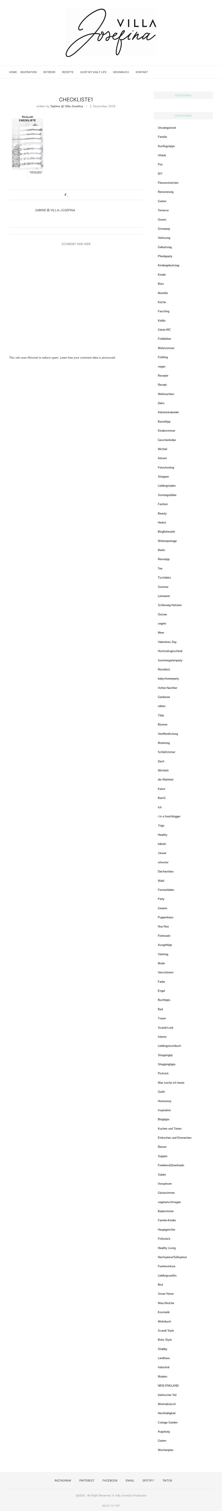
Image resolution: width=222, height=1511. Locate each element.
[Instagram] (182, 72)
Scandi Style (166, 1330)
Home (13, 72)
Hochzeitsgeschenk (170, 651)
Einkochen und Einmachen (174, 1137)
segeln (162, 623)
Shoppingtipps (167, 1064)
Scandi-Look (165, 1027)
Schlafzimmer (166, 752)
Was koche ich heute (171, 1082)
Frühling (163, 357)
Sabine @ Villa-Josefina (67, 106)
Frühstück (164, 1238)
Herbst (162, 522)
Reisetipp (164, 559)
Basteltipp (164, 421)
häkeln (162, 844)
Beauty (162, 513)
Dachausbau (165, 871)
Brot (160, 1284)
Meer (161, 632)
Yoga (161, 825)
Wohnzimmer (166, 348)
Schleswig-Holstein (170, 605)
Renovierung (165, 192)
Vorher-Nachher (167, 688)
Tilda (161, 715)
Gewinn (162, 908)
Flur (160, 164)
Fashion (163, 504)
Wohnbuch (121, 72)
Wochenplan (165, 1450)
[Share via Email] (84, 195)
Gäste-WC (164, 329)
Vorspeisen (165, 1183)
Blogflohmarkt (166, 531)
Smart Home (166, 1293)
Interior (49, 72)
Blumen (162, 724)
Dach (161, 761)
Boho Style (165, 1339)
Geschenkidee (167, 440)
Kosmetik (164, 1312)
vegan (161, 366)
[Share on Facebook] (72, 195)
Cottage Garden (168, 1422)
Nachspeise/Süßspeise (172, 1257)
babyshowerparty (168, 678)
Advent (162, 458)
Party (161, 899)
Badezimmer (166, 1211)
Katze (161, 788)
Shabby (162, 1349)
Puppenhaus (165, 917)
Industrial (163, 1367)
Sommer (163, 587)
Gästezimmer (166, 1192)
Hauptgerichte (166, 1229)
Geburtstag (165, 247)
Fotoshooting (166, 467)
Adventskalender (168, 412)
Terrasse (163, 210)
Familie (162, 136)
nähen (161, 706)
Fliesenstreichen (168, 182)
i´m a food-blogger (169, 816)
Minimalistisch (167, 1404)
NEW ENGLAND (168, 1385)
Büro (161, 283)
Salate (162, 1174)
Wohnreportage (167, 541)
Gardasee (164, 697)
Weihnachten (166, 394)
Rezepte (67, 72)
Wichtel (162, 449)
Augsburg (164, 1431)
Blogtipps (164, 1119)
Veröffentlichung (168, 733)
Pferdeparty (165, 256)
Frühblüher (164, 338)
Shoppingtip (165, 1055)
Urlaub (162, 155)
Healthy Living (167, 1248)
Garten (162, 201)
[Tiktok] (204, 72)
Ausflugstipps (166, 146)
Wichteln (163, 770)
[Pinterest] (186, 72)
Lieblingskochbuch (169, 1045)
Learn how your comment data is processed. (88, 357)
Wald (161, 880)
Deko (161, 403)
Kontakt (142, 72)
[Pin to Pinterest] (80, 195)
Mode (161, 963)
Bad (160, 1009)
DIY (160, 173)
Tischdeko (164, 577)
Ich (160, 807)
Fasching (163, 311)
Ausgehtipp (165, 945)
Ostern (162, 219)
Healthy (162, 834)
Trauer (162, 1018)
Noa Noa (163, 926)
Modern (162, 1376)
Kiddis (162, 320)
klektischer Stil (167, 1395)
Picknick (163, 1073)
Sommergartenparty (170, 660)
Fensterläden (166, 889)
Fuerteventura (166, 1266)
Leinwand (164, 596)
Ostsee (162, 614)
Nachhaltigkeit (167, 1413)
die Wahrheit (165, 779)
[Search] (211, 72)
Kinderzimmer (166, 430)
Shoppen (163, 476)
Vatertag (163, 954)
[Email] (195, 72)
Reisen (162, 1146)
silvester (163, 862)
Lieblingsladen (167, 485)
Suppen (162, 1156)
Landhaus (164, 1358)
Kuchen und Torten (169, 1128)
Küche (162, 302)
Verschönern (165, 972)
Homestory (164, 1101)
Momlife (163, 293)
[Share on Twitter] (76, 195)
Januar (162, 853)
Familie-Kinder (167, 1220)
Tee (160, 568)
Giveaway (164, 228)
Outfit (161, 1091)
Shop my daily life (93, 72)
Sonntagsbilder (167, 495)
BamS (162, 798)
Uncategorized (167, 127)
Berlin (161, 550)
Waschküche (166, 1303)
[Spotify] (200, 72)
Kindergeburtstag (168, 265)
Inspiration (28, 72)
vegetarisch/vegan (169, 1202)
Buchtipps (164, 1000)
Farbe (161, 981)
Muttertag (164, 743)
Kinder (162, 274)
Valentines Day (167, 642)
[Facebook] (191, 72)
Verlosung (164, 237)
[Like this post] (67, 195)
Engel (161, 990)
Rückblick (164, 669)
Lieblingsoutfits (167, 1275)
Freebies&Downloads (171, 1165)
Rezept (162, 384)
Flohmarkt (164, 935)
